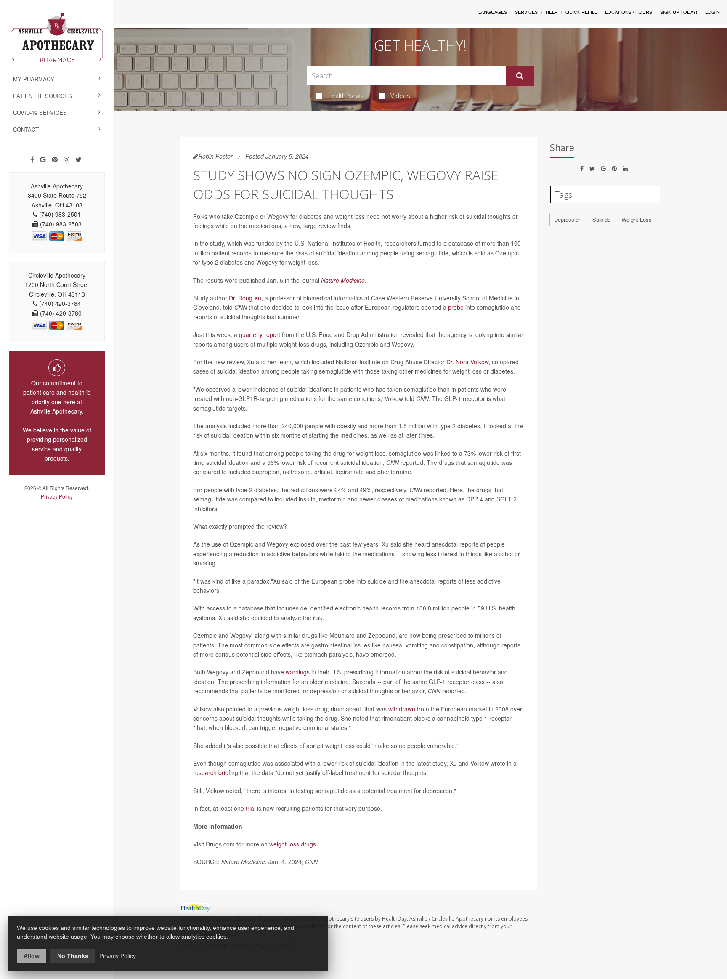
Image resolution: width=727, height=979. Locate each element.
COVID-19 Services (40, 113)
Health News (345, 95)
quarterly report (259, 334)
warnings (298, 672)
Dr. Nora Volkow (467, 362)
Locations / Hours (628, 11)
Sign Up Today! (678, 11)
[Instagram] (66, 159)
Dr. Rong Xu (245, 298)
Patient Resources (42, 96)
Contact (26, 129)
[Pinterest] (55, 159)
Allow (32, 955)
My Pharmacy (33, 79)
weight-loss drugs (292, 844)
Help (551, 11)
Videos (400, 95)
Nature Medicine (343, 280)
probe (456, 307)
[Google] (43, 159)
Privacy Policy (57, 496)
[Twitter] (78, 159)
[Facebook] (32, 159)
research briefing (215, 772)
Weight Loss (636, 219)
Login (712, 11)
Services (526, 11)
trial (250, 808)
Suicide (601, 219)
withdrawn (401, 709)
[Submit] (520, 76)
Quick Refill (581, 11)
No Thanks (72, 955)
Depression (567, 219)
